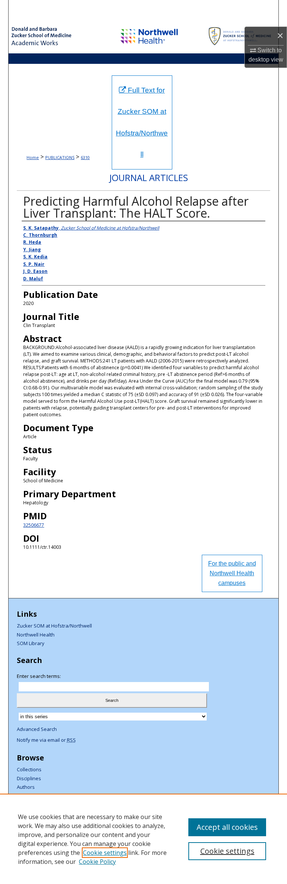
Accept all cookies (227, 827)
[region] (143, 839)
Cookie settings (105, 853)
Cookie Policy (97, 861)
